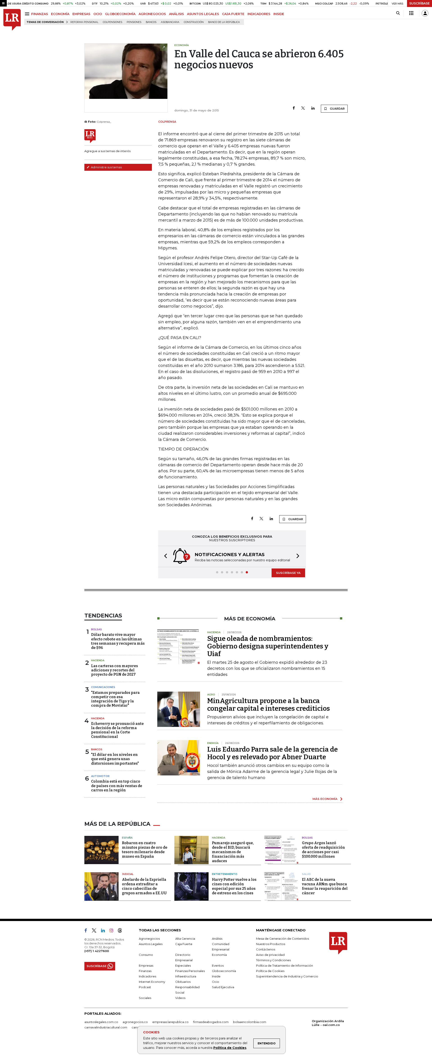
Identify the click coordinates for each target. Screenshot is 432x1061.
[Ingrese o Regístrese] (425, 13)
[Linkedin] (313, 108)
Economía (219, 955)
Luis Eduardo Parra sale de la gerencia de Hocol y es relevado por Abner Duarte (272, 753)
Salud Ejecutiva (223, 987)
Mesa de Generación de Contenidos (282, 938)
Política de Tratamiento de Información (284, 965)
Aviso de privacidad (270, 955)
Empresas (146, 965)
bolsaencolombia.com (249, 1022)
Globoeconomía (224, 971)
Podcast (145, 987)
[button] (164, 556)
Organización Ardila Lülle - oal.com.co (328, 1023)
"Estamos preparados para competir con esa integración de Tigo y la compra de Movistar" (115, 699)
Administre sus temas (106, 167)
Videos (180, 998)
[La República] (12, 20)
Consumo (146, 955)
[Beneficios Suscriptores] (411, 13)
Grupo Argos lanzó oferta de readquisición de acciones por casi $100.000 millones (323, 850)
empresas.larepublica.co (170, 1022)
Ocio (215, 981)
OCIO (97, 14)
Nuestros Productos (270, 944)
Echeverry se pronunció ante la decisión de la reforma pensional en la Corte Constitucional (117, 730)
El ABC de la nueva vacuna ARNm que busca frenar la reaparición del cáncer (325, 886)
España (127, 837)
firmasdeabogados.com (211, 1022)
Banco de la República (224, 22)
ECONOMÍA (60, 14)
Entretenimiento (224, 874)
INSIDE (278, 14)
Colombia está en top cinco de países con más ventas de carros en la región (116, 785)
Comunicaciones (103, 687)
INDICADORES (259, 14)
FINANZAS (39, 14)
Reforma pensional (84, 22)
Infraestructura (185, 976)
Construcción (194, 22)
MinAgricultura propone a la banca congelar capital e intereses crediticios (268, 705)
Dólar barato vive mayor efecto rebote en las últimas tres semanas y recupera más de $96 (118, 641)
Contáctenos (265, 949)
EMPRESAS (81, 14)
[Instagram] (113, 931)
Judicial (127, 874)
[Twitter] (303, 108)
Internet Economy (152, 981)
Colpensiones (112, 22)
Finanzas (145, 971)
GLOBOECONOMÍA (120, 14)
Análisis (217, 938)
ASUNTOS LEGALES (203, 14)
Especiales (183, 965)
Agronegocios (149, 938)
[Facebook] (294, 108)
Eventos (218, 965)
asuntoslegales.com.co (101, 1022)
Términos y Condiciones (273, 960)
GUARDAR (337, 108)
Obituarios (183, 981)
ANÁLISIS (176, 14)
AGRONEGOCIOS (152, 14)
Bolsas (96, 629)
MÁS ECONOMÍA (325, 799)
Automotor (100, 776)
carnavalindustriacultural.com (105, 1027)
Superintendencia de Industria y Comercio (287, 976)
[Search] (398, 13)
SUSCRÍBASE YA (288, 573)
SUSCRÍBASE (419, 3)
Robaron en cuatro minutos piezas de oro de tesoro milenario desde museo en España (144, 850)
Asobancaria (170, 22)
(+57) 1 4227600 (96, 951)
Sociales (145, 998)
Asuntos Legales (150, 944)
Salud (306, 874)
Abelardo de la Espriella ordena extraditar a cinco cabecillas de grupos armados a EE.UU (144, 886)
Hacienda (97, 660)
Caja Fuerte (183, 944)
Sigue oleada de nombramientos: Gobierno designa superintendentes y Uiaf (267, 646)
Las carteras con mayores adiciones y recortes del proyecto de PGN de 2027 (114, 670)
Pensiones (134, 22)
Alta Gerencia (185, 938)
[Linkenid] (104, 931)
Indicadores (147, 976)
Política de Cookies (229, 1048)
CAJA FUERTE (233, 14)
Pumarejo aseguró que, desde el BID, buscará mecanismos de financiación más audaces (233, 852)
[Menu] (27, 14)
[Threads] (122, 931)
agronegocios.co (135, 1022)
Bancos (151, 22)
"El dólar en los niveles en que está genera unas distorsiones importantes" (115, 758)
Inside (216, 976)
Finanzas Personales (190, 971)
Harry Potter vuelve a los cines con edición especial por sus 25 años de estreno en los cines (234, 886)
